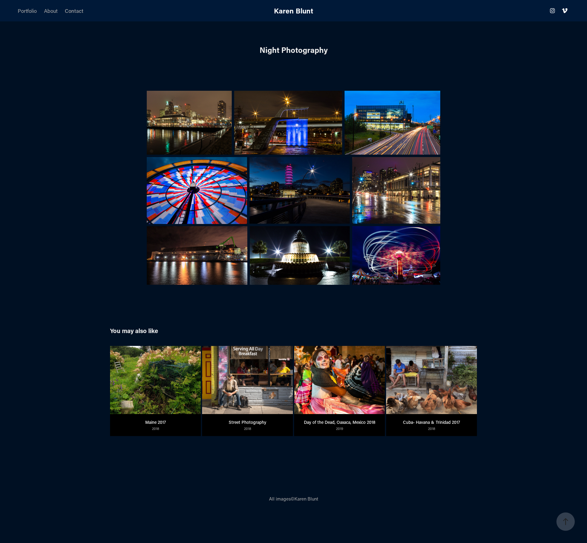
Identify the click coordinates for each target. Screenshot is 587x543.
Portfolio (27, 10)
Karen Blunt (293, 10)
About (50, 10)
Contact (74, 10)
